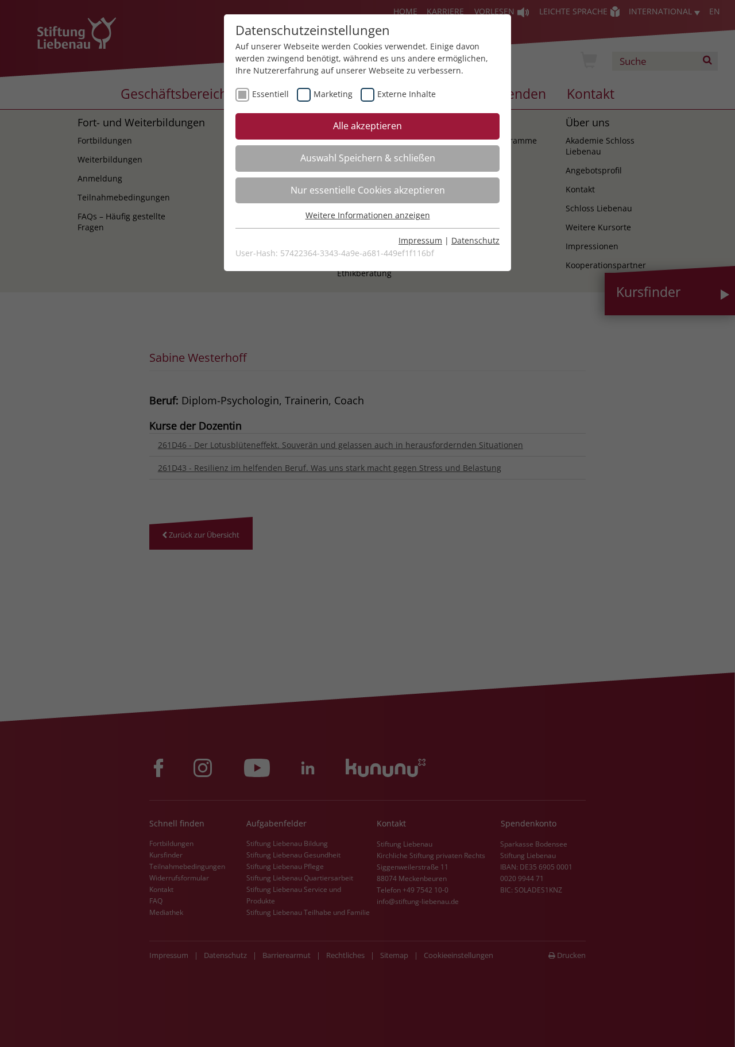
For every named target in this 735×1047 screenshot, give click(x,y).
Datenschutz (475, 240)
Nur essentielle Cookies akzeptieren (368, 190)
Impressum (420, 240)
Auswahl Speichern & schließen (367, 158)
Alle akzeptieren (367, 125)
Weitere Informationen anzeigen (367, 215)
